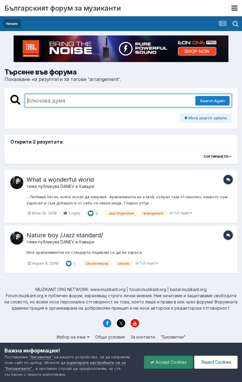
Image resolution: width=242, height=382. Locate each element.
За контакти (142, 336)
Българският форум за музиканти (62, 8)
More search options (207, 118)
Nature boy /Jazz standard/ (65, 235)
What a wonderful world (60, 179)
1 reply (73, 213)
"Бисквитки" (173, 336)
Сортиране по (216, 156)
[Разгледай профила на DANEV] (16, 182)
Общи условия (110, 336)
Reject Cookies (215, 362)
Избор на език (72, 336)
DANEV (67, 186)
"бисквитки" (41, 357)
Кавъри (86, 186)
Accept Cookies (170, 362)
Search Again (212, 100)
